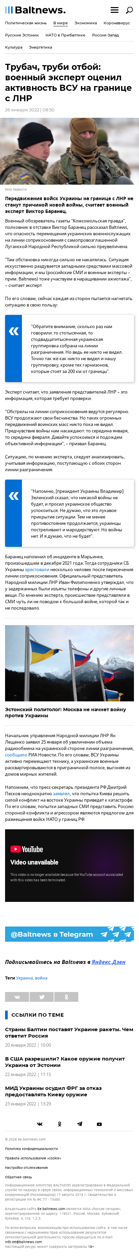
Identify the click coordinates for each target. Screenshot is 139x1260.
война (41, 978)
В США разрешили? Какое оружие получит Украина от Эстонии (65, 1061)
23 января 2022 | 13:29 (28, 1104)
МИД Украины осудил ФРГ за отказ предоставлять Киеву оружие (53, 1091)
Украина (24, 978)
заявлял (61, 793)
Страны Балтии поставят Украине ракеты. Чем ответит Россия (69, 1032)
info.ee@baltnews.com (23, 1241)
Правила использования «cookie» (33, 1158)
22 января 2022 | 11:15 (28, 1074)
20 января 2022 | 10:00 (28, 1045)
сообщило (16, 755)
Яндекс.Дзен (109, 962)
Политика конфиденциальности (31, 1148)
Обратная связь (18, 1177)
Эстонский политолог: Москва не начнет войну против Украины (65, 712)
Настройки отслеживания (26, 1167)
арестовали (37, 569)
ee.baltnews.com (51, 1209)
